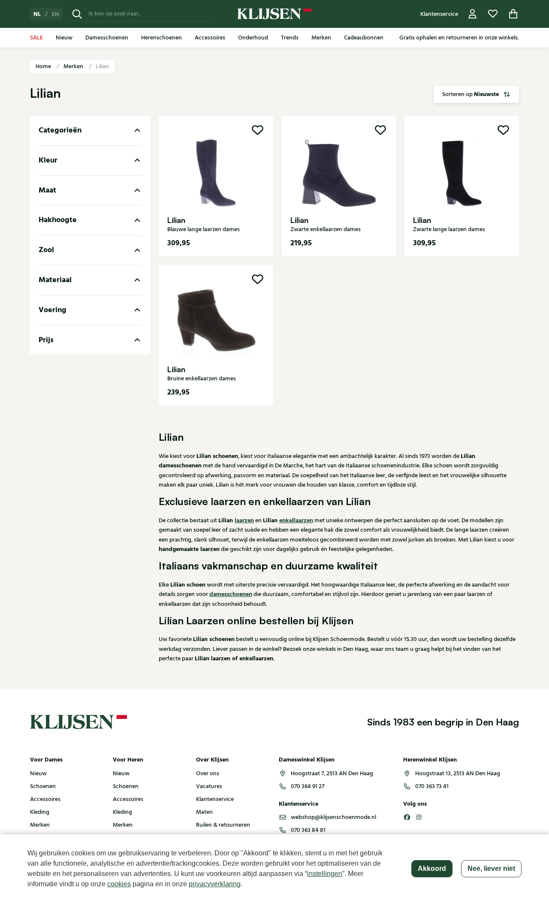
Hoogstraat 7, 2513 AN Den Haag (332, 773)
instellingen (324, 873)
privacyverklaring (215, 884)
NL (37, 14)
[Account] (473, 14)
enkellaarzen (296, 520)
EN (55, 14)
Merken (73, 66)
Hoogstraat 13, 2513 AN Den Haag (457, 773)
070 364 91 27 (307, 786)
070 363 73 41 (432, 786)
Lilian (102, 66)
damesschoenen (230, 594)
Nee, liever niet (491, 868)
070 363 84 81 (308, 830)
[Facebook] (407, 817)
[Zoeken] (77, 13)
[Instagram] (419, 817)
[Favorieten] (493, 14)
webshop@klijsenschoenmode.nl (333, 817)
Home (44, 66)
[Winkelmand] (513, 14)
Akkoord (432, 868)
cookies (119, 884)
